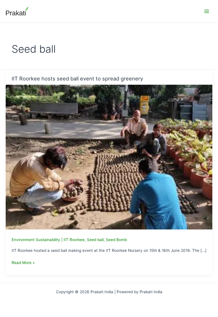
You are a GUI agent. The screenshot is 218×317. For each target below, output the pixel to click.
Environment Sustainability (36, 239)
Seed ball (95, 239)
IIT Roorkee (74, 239)
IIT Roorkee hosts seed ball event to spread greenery (77, 78)
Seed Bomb (116, 239)
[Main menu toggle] (207, 11)
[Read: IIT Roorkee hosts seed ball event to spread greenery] (109, 156)
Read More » (23, 263)
